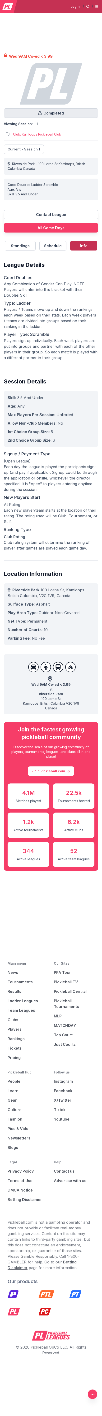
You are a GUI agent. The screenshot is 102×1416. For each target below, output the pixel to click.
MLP (58, 1016)
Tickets (15, 1048)
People (14, 1081)
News (13, 972)
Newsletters (19, 1138)
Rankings (16, 1038)
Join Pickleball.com (48, 771)
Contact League (51, 214)
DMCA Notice (20, 1190)
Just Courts (65, 1044)
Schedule (53, 245)
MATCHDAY (65, 1025)
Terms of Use (20, 1180)
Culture (15, 1109)
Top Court (63, 1035)
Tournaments (20, 982)
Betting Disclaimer (25, 1199)
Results (14, 991)
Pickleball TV (66, 982)
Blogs (13, 1147)
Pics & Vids (18, 1128)
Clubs (13, 1019)
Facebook (63, 1090)
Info (84, 245)
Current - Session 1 (24, 149)
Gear (12, 1100)
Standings (20, 245)
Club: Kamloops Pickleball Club (37, 134)
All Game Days (51, 227)
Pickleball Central (70, 991)
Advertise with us (70, 1180)
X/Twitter (62, 1100)
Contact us (64, 1171)
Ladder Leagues (23, 1000)
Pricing (14, 1057)
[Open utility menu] (92, 1394)
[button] (88, 6)
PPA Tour (62, 972)
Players (15, 1029)
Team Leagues (21, 1010)
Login (75, 6)
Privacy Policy (21, 1171)
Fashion (15, 1119)
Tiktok (59, 1109)
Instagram (63, 1081)
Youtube (62, 1119)
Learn (13, 1090)
